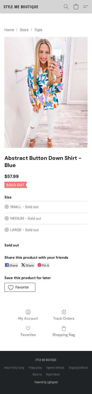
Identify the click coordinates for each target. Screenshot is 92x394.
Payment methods (55, 367)
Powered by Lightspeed (46, 382)
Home (9, 29)
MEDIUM (25, 218)
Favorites (28, 334)
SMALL (24, 206)
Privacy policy (35, 367)
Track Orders (63, 318)
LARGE (24, 229)
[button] (21, 6)
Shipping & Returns (78, 367)
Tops (38, 29)
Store (24, 29)
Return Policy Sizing (14, 367)
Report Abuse (53, 374)
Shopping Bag (63, 334)
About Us (37, 374)
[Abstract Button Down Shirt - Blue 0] (46, 92)
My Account (28, 318)
